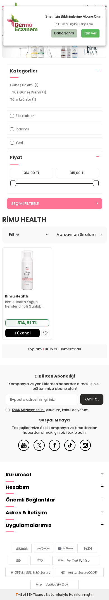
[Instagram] (85, 449)
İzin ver (90, 33)
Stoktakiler (25, 115)
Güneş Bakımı (24, 85)
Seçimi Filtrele (25, 203)
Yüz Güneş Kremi (29, 92)
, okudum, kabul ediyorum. (50, 410)
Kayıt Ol (92, 399)
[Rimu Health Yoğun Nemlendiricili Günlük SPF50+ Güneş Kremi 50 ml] (27, 270)
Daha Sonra (64, 33)
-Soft (22, 594)
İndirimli (22, 129)
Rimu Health (16, 296)
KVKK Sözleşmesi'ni (28, 409)
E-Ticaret (37, 594)
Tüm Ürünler (23, 99)
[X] (39, 449)
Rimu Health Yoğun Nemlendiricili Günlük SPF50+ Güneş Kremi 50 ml (25, 304)
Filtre (14, 234)
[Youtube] (23, 449)
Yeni (19, 142)
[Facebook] (54, 449)
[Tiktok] (69, 449)
